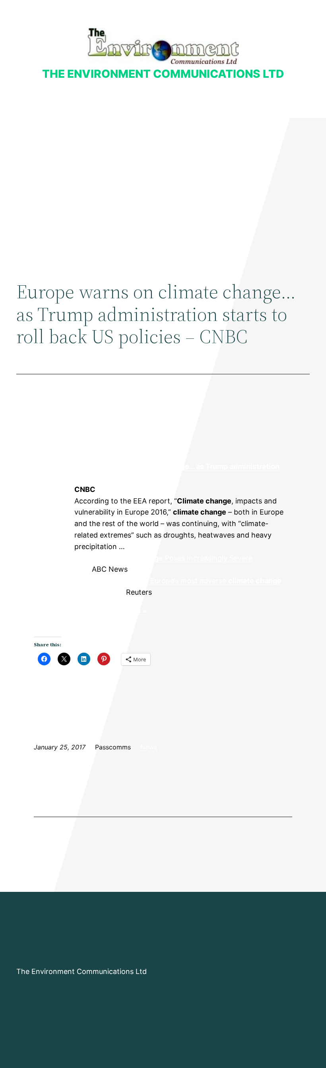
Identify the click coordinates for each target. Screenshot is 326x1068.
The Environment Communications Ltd (163, 74)
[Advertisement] (163, 182)
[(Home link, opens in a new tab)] (163, 46)
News (148, 747)
